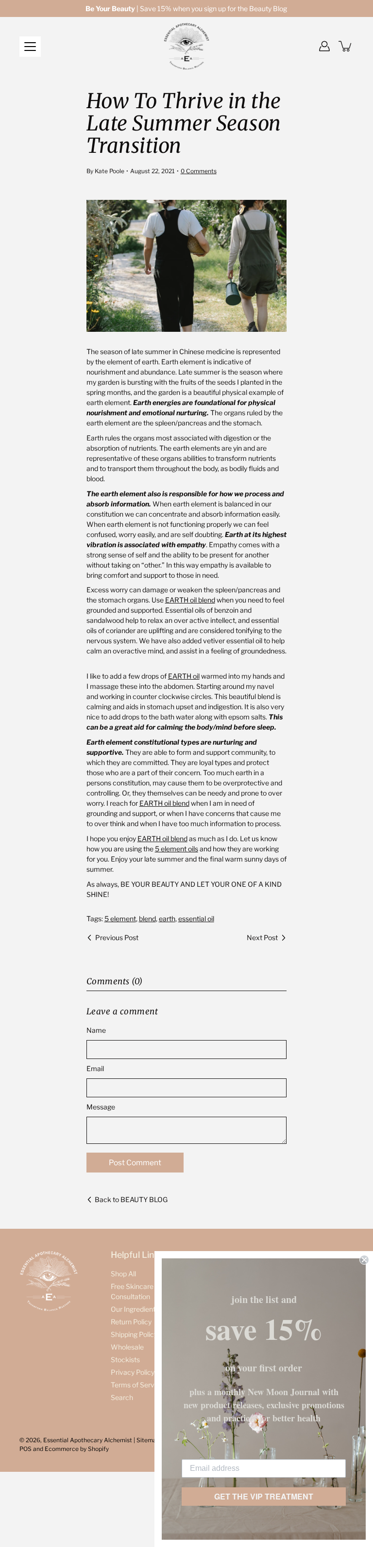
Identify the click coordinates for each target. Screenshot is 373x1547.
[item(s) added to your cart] (346, 46)
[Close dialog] (364, 1260)
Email (95, 1068)
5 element (120, 918)
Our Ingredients (135, 1309)
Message (100, 1107)
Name (96, 1030)
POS (25, 1448)
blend (147, 918)
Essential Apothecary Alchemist (87, 1440)
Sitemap (148, 1440)
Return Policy (131, 1322)
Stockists (125, 1359)
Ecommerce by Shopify (77, 1448)
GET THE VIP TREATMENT (263, 1496)
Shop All (123, 1274)
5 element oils (176, 849)
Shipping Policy (134, 1334)
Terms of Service (137, 1385)
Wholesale (127, 1347)
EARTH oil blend (190, 600)
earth (167, 918)
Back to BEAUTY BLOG (131, 1199)
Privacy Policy (132, 1372)
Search (122, 1397)
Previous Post (116, 937)
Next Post (262, 937)
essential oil (196, 918)
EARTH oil (184, 676)
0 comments (199, 171)
